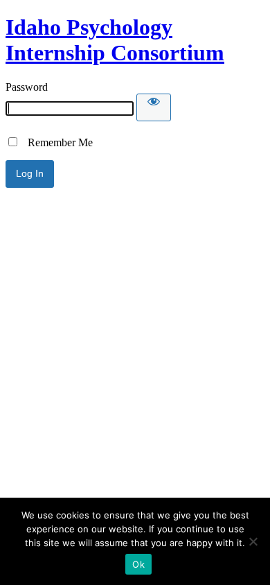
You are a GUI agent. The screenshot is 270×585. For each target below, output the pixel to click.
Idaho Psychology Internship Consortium (115, 40)
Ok (138, 564)
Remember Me (56, 142)
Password (27, 87)
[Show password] (153, 107)
